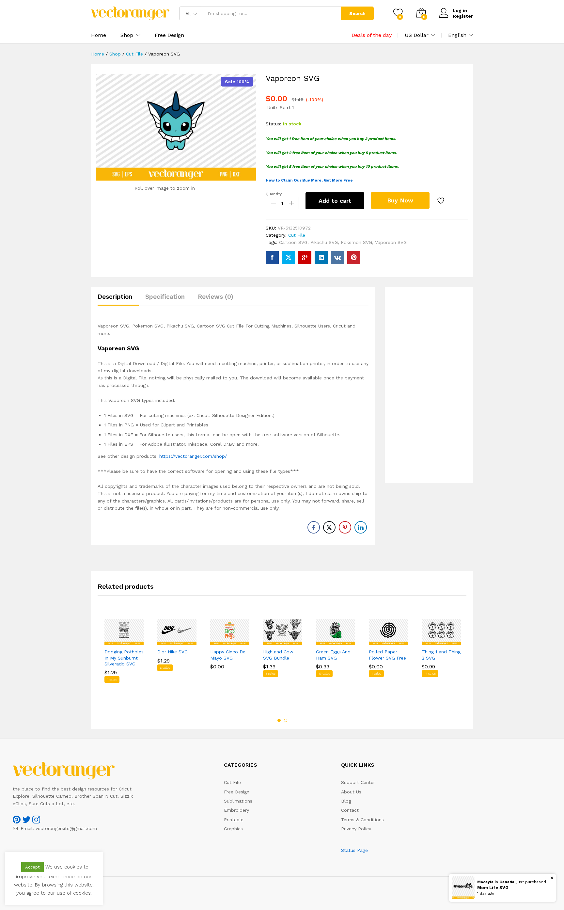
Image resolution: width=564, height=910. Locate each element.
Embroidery (236, 810)
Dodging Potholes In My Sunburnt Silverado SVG (124, 657)
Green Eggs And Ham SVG (333, 654)
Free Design (169, 35)
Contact (350, 810)
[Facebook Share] (313, 527)
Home (98, 35)
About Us (351, 791)
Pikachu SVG (324, 242)
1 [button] (279, 720)
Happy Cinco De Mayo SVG (227, 654)
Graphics (233, 828)
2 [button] (285, 720)
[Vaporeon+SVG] (288, 257)
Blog (346, 801)
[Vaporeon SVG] (272, 257)
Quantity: (274, 194)
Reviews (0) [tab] (215, 297)
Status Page (354, 850)
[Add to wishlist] (441, 200)
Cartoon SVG (293, 242)
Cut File (296, 235)
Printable (233, 819)
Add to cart (335, 200)
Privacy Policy (356, 828)
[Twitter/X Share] (329, 527)
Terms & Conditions (362, 819)
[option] (124, 663)
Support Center (358, 782)
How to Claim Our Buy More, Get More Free (309, 180)
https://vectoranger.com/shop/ (193, 456)
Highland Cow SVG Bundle (278, 654)
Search (357, 13)
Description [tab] (115, 297)
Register (463, 16)
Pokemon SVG (356, 242)
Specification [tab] (165, 297)
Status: (273, 123)
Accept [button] (32, 867)
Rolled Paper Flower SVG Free (387, 654)
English (457, 35)
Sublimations (238, 801)
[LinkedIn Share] (360, 527)
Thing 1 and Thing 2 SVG (441, 654)
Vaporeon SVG (391, 242)
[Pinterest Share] (345, 527)
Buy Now (400, 200)
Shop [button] (126, 35)
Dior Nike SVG (172, 651)
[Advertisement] (429, 385)
